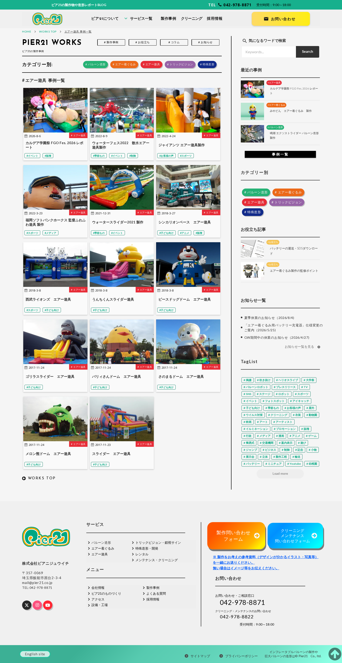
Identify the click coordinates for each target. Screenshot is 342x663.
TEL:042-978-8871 (37, 588)
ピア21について (105, 19)
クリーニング (191, 19)
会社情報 (97, 588)
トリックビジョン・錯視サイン (158, 542)
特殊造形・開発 (146, 548)
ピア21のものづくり (106, 593)
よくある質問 (156, 593)
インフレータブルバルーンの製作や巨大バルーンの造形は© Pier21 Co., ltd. (293, 654)
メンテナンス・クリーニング (156, 560)
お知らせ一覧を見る (299, 347)
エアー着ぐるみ (102, 548)
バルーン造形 (101, 542)
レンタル (141, 554)
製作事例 (168, 19)
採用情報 (214, 19)
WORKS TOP (47, 31)
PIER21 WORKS (52, 43)
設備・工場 (99, 605)
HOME (26, 31)
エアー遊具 (99, 554)
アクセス (97, 599)
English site (35, 654)
